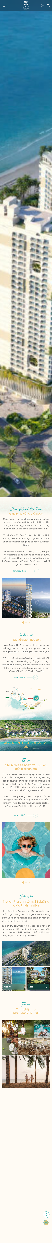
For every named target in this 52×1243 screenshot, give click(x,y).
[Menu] (5, 5)
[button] (22, 622)
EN (43, 5)
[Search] (48, 5)
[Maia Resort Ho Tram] (26, 5)
